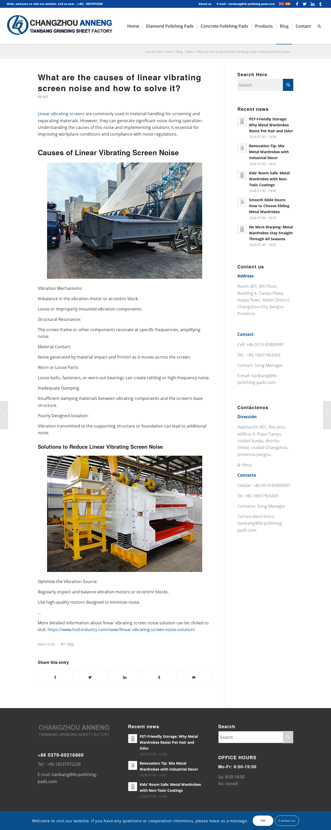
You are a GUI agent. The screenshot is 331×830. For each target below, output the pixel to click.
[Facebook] (297, 4)
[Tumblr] (320, 4)
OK (263, 820)
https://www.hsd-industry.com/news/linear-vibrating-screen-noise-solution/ (121, 629)
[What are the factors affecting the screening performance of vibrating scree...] (327, 415)
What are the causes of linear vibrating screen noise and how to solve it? (119, 82)
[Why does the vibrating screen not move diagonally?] (4, 415)
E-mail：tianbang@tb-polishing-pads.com (246, 4)
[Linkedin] (312, 4)
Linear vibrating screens (61, 114)
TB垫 (70, 644)
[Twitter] (305, 4)
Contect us (287, 820)
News (189, 51)
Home (169, 51)
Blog (179, 51)
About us (205, 4)
